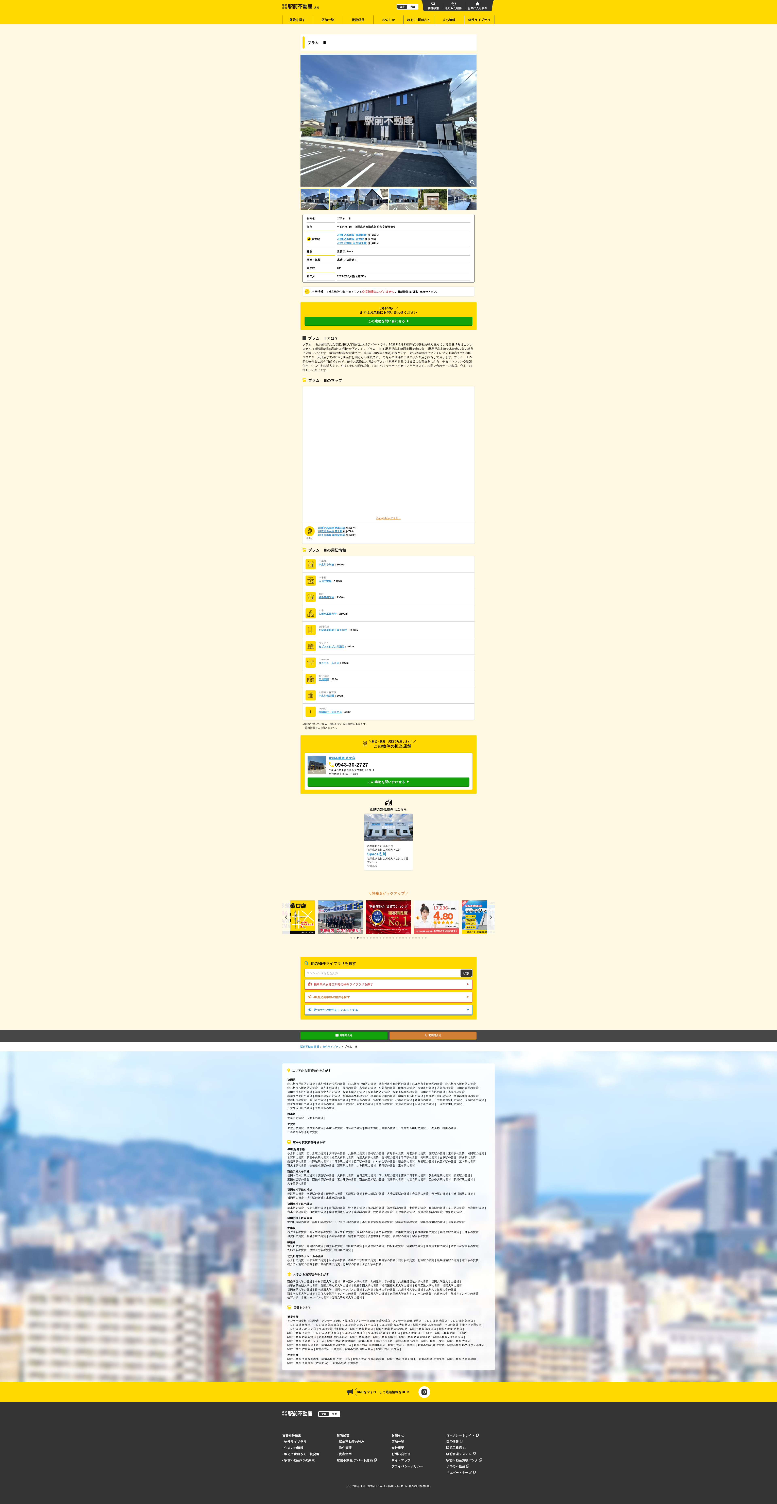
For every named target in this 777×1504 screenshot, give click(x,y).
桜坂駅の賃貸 (318, 1212)
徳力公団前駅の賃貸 (299, 1264)
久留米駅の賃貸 (446, 1161)
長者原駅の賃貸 (316, 1236)
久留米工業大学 (328, 613)
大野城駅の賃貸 (319, 1161)
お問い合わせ (401, 1454)
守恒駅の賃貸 (470, 1260)
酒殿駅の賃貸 (337, 1236)
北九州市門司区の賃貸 (301, 1084)
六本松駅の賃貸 (297, 1212)
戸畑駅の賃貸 (337, 1153)
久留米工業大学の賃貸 (373, 1293)
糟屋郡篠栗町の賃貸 (327, 1096)
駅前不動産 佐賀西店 (300, 1349)
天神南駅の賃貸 (405, 1212)
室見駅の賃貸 (315, 1193)
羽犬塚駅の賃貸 (297, 1165)
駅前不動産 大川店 (458, 1341)
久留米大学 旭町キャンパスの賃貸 (456, 1293)
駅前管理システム (459, 1454)
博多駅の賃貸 (467, 1157)
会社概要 (398, 1447)
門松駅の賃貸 (395, 1246)
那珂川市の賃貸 (297, 1100)
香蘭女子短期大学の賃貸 (336, 1285)
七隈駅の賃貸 (417, 1208)
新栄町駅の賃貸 (463, 1179)
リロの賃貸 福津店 (461, 1320)
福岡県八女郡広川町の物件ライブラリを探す (343, 984)
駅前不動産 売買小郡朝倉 (368, 1359)
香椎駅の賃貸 (390, 1157)
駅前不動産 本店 (360, 1337)
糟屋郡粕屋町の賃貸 (466, 1096)
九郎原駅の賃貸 (297, 1250)
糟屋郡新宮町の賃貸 (410, 1096)
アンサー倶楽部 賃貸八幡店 (373, 1320)
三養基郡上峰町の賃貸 (442, 1128)
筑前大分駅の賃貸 (321, 1250)
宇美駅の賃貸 (420, 1236)
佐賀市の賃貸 (295, 1128)
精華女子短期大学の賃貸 (302, 1285)
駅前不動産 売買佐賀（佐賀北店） (308, 1363)
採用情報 (452, 1441)
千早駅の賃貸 (409, 1157)
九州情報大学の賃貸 (410, 1289)
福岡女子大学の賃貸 (299, 1289)
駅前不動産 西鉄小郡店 (333, 1337)
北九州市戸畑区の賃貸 (362, 1084)
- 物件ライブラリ (294, 1441)
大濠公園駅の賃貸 (398, 1193)
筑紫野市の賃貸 (383, 1100)
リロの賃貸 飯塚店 (298, 1325)
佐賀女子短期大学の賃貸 (347, 1297)
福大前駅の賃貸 (397, 1208)
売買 (413, 6)
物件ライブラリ (479, 19)
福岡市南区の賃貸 (354, 1092)
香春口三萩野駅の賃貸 (362, 1260)
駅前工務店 (454, 1447)
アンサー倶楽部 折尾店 (407, 1320)
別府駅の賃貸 (476, 1208)
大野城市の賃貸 (338, 1100)
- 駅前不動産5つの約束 (298, 1460)
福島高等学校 (326, 597)
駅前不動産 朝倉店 (384, 1337)
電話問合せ (434, 1035)
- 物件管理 (344, 1447)
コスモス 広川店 (329, 663)
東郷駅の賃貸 (456, 1153)
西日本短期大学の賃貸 (301, 1293)
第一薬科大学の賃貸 (355, 1281)
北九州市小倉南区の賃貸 (427, 1084)
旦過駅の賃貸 (337, 1260)
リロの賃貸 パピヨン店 (301, 1329)
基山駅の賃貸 (406, 1161)
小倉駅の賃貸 (295, 1153)
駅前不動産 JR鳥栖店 (401, 1345)
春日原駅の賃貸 (366, 1175)
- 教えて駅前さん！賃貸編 (300, 1454)
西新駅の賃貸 (354, 1193)
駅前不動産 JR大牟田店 (336, 1345)
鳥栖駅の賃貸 (426, 1161)
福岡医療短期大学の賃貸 (397, 1285)
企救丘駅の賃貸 (372, 1264)
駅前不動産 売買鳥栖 (346, 1363)
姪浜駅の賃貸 (295, 1193)
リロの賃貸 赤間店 (435, 1320)
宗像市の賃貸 (367, 1088)
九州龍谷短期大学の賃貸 (380, 1289)
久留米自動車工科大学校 (333, 630)
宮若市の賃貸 (387, 1088)
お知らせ (388, 19)
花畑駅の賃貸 (395, 1179)
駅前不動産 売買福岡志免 (303, 1359)
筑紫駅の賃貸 (462, 1175)
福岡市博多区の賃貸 (299, 1092)
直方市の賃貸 (329, 1088)
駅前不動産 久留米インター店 (305, 1341)
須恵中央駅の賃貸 (379, 1236)
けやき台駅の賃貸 (384, 1161)
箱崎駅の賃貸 (428, 1157)
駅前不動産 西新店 (450, 1329)
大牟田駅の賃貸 (366, 1165)
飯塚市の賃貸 (406, 1088)
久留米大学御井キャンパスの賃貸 (411, 1293)
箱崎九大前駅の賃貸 (432, 1222)
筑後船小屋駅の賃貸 (322, 1165)
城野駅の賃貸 (406, 1260)
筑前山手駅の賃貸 (437, 1246)
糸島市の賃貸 (456, 1092)
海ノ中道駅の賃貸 (321, 1232)
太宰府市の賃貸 (360, 1100)
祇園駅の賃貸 (295, 1197)
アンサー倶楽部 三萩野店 (303, 1320)
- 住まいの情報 (293, 1447)
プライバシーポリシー (407, 1466)
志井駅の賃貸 (351, 1264)
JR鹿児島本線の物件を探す (331, 997)
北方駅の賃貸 (426, 1260)
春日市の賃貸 (318, 1100)
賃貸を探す (298, 19)
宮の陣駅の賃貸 (347, 1179)
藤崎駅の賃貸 (334, 1193)
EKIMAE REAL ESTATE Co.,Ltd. (385, 1485)
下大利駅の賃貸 (388, 1175)
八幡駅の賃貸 (356, 1153)
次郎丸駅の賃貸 (316, 1208)
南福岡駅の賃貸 (297, 1161)
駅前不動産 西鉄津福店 (341, 1341)
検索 (466, 973)
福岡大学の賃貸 (452, 1285)
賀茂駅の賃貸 (337, 1208)
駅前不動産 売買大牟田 (461, 1359)
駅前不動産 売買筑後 (432, 1359)
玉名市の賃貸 (315, 1118)
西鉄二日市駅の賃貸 (413, 1175)
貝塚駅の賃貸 (456, 1222)
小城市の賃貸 (334, 1128)
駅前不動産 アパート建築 (355, 1460)
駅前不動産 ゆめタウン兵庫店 (465, 1345)
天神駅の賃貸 (439, 1193)
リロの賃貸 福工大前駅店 (394, 1325)
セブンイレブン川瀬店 (331, 646)
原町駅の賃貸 (354, 1246)
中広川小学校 (326, 564)
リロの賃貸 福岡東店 (326, 1325)
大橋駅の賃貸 (345, 1175)
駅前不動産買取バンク (462, 1460)
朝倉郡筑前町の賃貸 (299, 1104)
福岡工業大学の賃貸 (427, 1285)
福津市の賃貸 (426, 1088)
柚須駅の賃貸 (334, 1246)
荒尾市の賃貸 (295, 1118)
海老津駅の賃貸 (416, 1153)
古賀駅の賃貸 (295, 1157)
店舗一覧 (328, 19)
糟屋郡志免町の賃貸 (355, 1096)
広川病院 (324, 679)
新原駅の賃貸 (401, 1236)
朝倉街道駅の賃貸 (440, 1175)
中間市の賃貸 (348, 1088)
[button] (471, 119)
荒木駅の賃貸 (467, 1161)
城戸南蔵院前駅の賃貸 (465, 1246)
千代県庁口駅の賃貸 (346, 1222)
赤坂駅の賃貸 (420, 1193)
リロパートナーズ (459, 1472)
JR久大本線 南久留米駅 (352, 243)
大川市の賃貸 (403, 1104)
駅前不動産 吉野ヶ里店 (359, 1349)
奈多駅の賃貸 (365, 1232)
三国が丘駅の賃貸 (298, 1179)
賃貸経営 (358, 19)
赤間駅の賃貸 (437, 1153)
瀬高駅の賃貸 (345, 1165)
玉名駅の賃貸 (406, 1165)
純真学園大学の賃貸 (366, 1285)
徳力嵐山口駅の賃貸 (327, 1264)
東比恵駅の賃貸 (336, 1197)
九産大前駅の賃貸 (368, 1157)
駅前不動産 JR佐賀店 (431, 1345)
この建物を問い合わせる (386, 321)
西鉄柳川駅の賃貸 (440, 1179)
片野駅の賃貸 (387, 1260)
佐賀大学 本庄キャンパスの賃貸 (308, 1297)
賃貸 (402, 6)
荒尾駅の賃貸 (387, 1165)
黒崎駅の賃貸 (376, 1153)
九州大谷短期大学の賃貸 (441, 1289)
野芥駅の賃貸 (356, 1208)
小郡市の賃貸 (403, 1100)
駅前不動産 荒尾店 (387, 1349)
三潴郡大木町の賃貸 (449, 1104)
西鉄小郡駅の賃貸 (323, 1179)
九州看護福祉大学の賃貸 (413, 1281)
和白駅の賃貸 (384, 1232)
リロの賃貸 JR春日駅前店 (384, 1333)
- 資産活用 (344, 1454)
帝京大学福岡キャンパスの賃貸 (337, 1293)
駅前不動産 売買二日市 (336, 1359)
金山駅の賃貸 (437, 1208)
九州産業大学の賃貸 (382, 1281)
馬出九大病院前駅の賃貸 (377, 1222)
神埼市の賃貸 (354, 1128)
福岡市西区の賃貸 (379, 1092)
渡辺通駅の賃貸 (383, 1212)
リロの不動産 (455, 1466)
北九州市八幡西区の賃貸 (302, 1088)
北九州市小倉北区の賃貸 (394, 1084)
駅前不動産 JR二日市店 (418, 1333)
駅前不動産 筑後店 (407, 1341)
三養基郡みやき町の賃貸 (302, 1132)
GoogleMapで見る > (388, 518)
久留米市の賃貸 (324, 1104)
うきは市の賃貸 (474, 1100)
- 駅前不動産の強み (350, 1441)
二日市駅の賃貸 (341, 1161)
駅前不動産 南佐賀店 (329, 1349)
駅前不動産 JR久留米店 (448, 1337)
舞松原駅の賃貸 (449, 1232)
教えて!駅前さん (419, 19)
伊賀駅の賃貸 (295, 1236)
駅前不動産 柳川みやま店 (303, 1345)
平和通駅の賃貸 (316, 1260)
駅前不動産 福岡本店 (423, 1329)
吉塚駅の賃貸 (448, 1157)
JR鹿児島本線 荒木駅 (350, 239)
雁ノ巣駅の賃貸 (344, 1232)
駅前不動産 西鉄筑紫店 (301, 1337)
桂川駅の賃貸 (342, 1250)
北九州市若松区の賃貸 (332, 1084)
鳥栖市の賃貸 (315, 1128)
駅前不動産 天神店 (298, 1333)
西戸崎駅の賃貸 (297, 1232)
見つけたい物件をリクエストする (335, 1010)
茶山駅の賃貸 (456, 1208)
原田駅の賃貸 (362, 1161)
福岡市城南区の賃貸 (405, 1092)
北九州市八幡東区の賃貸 (460, 1084)
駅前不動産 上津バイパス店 (376, 1341)
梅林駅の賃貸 (376, 1208)
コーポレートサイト (460, 1435)
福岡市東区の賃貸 (467, 1088)
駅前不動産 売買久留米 (401, 1359)
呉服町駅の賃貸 (322, 1222)
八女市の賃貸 (365, 1104)
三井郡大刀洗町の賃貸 (448, 1100)
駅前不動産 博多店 (361, 1329)
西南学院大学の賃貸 (299, 1281)
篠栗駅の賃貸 (415, 1246)
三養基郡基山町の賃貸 (412, 1128)
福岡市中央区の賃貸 (327, 1092)
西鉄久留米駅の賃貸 (371, 1179)
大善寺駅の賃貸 (416, 1179)
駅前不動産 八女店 (433, 1341)
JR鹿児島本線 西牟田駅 (352, 235)
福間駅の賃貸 (476, 1153)
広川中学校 (325, 581)
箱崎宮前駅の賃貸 (406, 1222)
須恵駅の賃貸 (356, 1236)
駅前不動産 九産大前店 (427, 1325)
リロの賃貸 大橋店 (353, 1333)
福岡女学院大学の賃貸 (445, 1281)
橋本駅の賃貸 (295, 1208)
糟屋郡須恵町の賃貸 (382, 1096)
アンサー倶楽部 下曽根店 (337, 1320)
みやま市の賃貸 (424, 1104)
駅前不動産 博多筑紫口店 (392, 1329)
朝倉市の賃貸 (423, 1100)
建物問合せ (346, 1035)
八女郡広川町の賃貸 (299, 1108)
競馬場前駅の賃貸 (448, 1260)
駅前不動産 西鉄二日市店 (451, 1333)
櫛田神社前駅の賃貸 (430, 1212)
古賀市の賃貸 (445, 1088)
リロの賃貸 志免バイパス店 (359, 1325)
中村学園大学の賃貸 (327, 1281)
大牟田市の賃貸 (324, 1108)
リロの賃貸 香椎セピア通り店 (463, 1325)
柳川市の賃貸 (345, 1104)
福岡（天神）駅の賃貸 (301, 1175)
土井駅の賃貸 (470, 1232)
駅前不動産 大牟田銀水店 (369, 1345)
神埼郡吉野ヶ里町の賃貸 (380, 1128)
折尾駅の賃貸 (395, 1153)
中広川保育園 (326, 695)
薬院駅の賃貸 (326, 1175)
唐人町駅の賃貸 (374, 1193)
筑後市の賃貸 (384, 1104)
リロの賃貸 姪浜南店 (326, 1333)
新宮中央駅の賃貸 (318, 1157)
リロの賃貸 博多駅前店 (333, 1329)
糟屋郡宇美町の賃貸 (299, 1096)
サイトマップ (401, 1460)
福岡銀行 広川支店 (330, 712)
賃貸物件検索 (291, 1435)
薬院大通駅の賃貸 (340, 1212)
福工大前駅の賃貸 (343, 1157)
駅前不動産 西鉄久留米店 (415, 1337)
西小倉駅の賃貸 (316, 1153)
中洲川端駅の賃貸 (462, 1193)
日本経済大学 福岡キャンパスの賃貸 (338, 1289)
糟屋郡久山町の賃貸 (438, 1096)
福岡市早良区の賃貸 (432, 1092)
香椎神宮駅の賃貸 (426, 1232)
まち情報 (449, 19)
